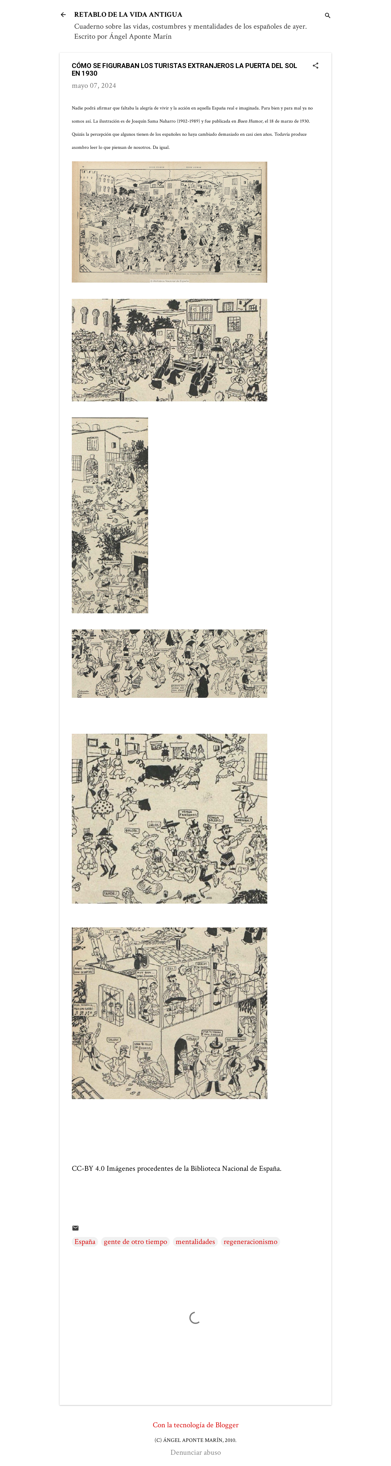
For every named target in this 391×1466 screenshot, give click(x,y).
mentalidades (195, 1242)
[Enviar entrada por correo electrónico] (75, 1229)
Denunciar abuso (195, 1452)
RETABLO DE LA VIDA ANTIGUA (128, 14)
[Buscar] (327, 16)
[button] (315, 67)
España (85, 1242)
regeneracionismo (250, 1242)
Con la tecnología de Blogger (196, 1425)
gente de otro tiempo (135, 1242)
